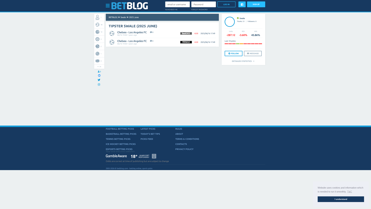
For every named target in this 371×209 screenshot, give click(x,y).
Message (254, 53)
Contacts (181, 144)
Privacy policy (184, 149)
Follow (235, 53)
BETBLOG (113, 17)
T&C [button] (349, 191)
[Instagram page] (99, 84)
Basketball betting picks (121, 134)
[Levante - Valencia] (234, 43)
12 (101, 32)
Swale (123, 17)
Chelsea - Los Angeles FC (132, 32)
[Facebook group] (99, 75)
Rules (178, 129)
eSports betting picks (119, 149)
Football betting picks (120, 129)
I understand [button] (341, 199)
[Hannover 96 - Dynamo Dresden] (226, 43)
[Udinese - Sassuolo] (237, 43)
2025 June (134, 17)
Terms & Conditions (187, 139)
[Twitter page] (99, 80)
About (179, 134)
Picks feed (147, 139)
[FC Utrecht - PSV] (245, 43)
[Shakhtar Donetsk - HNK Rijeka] (260, 43)
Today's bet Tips (150, 134)
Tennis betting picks (118, 139)
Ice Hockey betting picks (121, 144)
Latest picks (148, 129)
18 (101, 25)
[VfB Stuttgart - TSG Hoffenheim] (252, 43)
